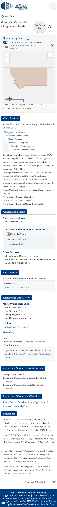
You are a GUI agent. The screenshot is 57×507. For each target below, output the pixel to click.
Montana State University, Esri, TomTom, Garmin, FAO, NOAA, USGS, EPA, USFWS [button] (22, 105)
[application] (28, 78)
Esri (52, 105)
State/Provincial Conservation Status (25, 42)
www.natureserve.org (36, 492)
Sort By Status (19, 234)
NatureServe (24, 495)
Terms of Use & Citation (43, 495)
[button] (7, 55)
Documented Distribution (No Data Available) (25, 47)
